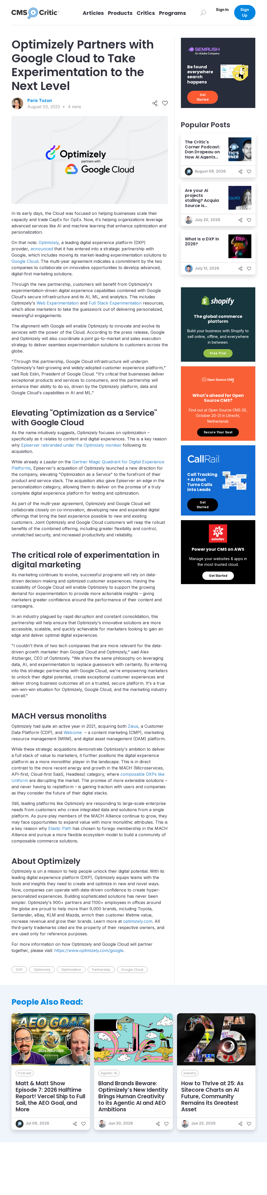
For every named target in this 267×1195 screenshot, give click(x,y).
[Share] (155, 103)
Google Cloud (24, 261)
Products (120, 13)
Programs (172, 13)
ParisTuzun (39, 100)
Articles (93, 13)
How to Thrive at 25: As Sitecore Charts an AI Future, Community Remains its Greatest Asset (212, 1096)
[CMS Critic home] (39, 12)
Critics (146, 13)
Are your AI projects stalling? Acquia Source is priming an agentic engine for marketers (202, 205)
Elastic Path (59, 828)
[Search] (203, 12)
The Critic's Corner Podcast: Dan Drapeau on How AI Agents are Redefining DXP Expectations (202, 157)
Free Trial (218, 353)
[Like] (165, 103)
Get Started (203, 97)
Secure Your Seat (218, 432)
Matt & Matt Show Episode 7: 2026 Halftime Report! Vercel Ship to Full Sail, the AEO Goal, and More (50, 1096)
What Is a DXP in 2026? (202, 241)
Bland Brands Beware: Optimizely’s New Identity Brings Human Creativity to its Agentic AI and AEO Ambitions (133, 1096)
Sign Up (244, 12)
